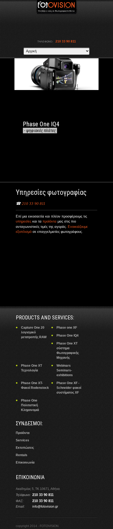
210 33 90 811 (33, 203)
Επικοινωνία (25, 462)
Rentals (21, 455)
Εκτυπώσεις (25, 448)
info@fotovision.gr (45, 506)
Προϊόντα (22, 433)
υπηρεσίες (24, 221)
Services (22, 440)
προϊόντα (50, 221)
